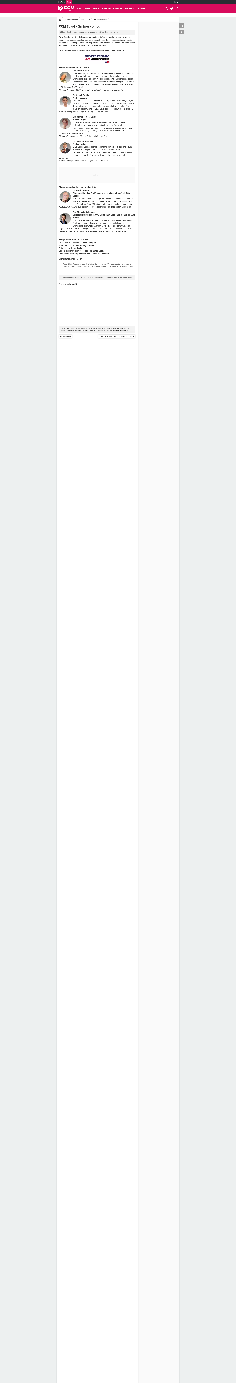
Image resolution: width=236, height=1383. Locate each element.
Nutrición (106, 8)
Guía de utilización (100, 20)
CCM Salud (85, 20)
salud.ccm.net (104, 330)
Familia (96, 8)
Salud (69, 2)
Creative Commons (120, 328)
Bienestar (117, 8)
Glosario (142, 8)
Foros (79, 8)
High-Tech (61, 2)
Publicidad (67, 336)
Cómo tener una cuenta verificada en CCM (116, 336)
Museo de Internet (71, 20)
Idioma (176, 2)
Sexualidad (130, 8)
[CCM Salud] (66, 8)
